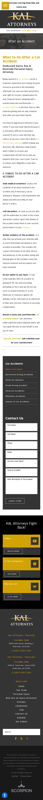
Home (21, 686)
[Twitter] (27, 738)
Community (21, 706)
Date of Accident (14, 470)
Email (9, 452)
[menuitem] (21, 369)
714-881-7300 (29, 31)
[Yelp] (21, 738)
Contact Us (21, 714)
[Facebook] (15, 738)
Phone (9, 443)
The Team (21, 690)
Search (8, 732)
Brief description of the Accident (20, 479)
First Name (11, 425)
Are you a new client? (15, 461)
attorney (26, 227)
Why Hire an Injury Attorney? (21, 698)
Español (21, 718)
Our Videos (21, 722)
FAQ (21, 710)
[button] (5, 795)
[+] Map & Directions (21, 651)
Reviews (21, 702)
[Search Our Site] (37, 732)
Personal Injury (21, 694)
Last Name (11, 434)
